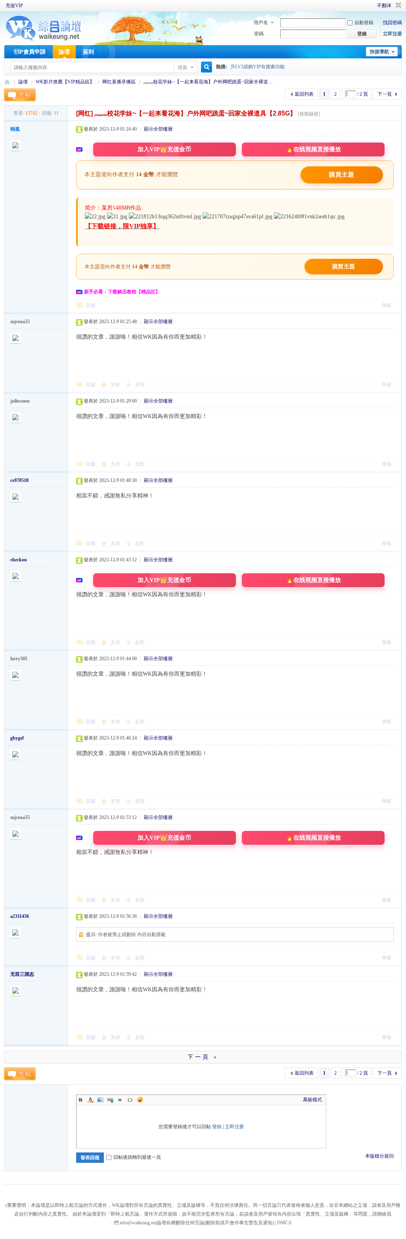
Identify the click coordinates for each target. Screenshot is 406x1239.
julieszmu (20, 401)
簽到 (88, 52)
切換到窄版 (397, 5)
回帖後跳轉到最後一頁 (137, 1157)
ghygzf (17, 738)
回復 (91, 305)
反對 (140, 384)
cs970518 (19, 480)
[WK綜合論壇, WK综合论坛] (43, 39)
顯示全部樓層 (158, 129)
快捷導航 (379, 51)
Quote (120, 1100)
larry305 (18, 658)
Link (110, 1100)
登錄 (217, 1126)
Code (130, 1100)
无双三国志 (22, 974)
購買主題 (341, 174)
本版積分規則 (379, 1156)
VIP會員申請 (30, 52)
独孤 (15, 129)
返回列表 (304, 94)
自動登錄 (363, 22)
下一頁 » (203, 1057)
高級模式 (312, 1099)
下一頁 (384, 94)
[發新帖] (20, 95)
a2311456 (19, 916)
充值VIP (14, 5)
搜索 (182, 67)
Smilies (140, 1100)
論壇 (64, 52)
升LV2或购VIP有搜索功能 (257, 66)
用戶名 (261, 22)
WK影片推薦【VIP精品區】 (65, 82)
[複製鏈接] (309, 114)
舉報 (386, 305)
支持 (116, 384)
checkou (18, 560)
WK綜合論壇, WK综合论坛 (7, 82)
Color (90, 1100)
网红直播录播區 (119, 82)
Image (100, 1100)
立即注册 (392, 34)
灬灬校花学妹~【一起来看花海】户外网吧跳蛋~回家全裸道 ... (208, 82)
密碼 (259, 34)
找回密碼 (392, 22)
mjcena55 (20, 321)
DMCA (284, 1223)
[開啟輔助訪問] (366, 5)
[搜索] (205, 67)
